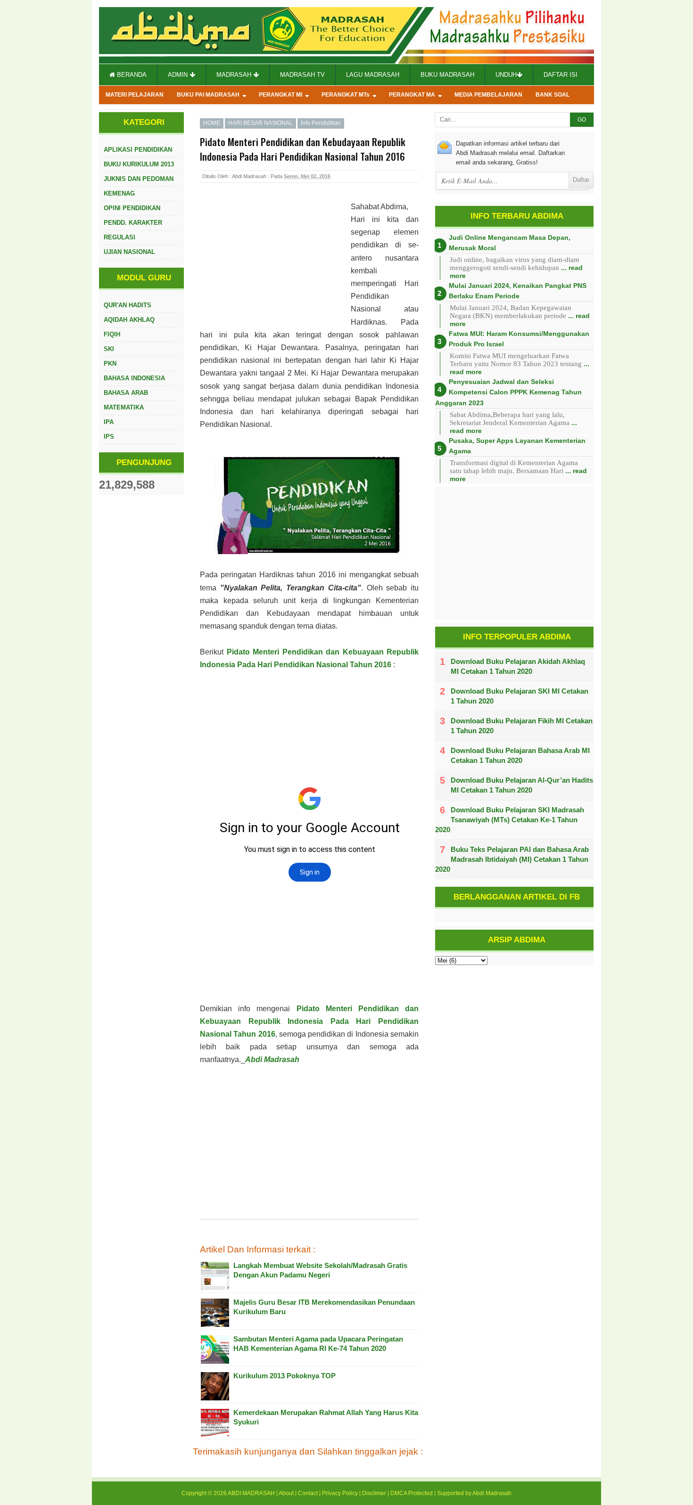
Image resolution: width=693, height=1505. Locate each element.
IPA (109, 421)
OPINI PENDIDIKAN (132, 208)
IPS (109, 436)
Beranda (131, 74)
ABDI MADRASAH (251, 1493)
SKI (109, 348)
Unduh (506, 74)
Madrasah (234, 74)
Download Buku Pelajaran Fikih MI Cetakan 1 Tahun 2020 (522, 726)
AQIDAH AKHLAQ (129, 319)
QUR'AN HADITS (127, 305)
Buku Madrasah (447, 74)
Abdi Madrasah (272, 1059)
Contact (308, 1493)
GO (582, 119)
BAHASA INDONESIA (134, 378)
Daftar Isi (561, 74)
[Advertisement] (275, 261)
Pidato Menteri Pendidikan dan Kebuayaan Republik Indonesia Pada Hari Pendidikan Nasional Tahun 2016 (309, 1021)
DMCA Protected (411, 1493)
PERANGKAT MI (280, 94)
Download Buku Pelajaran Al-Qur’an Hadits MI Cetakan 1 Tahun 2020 (522, 785)
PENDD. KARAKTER (133, 222)
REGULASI (119, 237)
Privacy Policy (340, 1493)
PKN (110, 363)
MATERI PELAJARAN (135, 94)
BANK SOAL (552, 94)
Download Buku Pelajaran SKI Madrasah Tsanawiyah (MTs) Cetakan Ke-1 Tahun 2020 (509, 820)
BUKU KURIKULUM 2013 (139, 164)
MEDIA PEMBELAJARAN (488, 94)
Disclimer (374, 1493)
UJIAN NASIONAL (129, 251)
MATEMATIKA (124, 407)
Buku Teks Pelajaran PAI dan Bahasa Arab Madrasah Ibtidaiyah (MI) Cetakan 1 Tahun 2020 (512, 859)
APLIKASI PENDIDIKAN (138, 149)
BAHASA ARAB (126, 392)
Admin (179, 74)
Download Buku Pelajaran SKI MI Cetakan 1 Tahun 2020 (519, 696)
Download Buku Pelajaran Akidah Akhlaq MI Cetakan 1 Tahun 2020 (518, 666)
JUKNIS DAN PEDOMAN (138, 178)
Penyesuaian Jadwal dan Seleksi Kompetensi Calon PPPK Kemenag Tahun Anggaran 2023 (508, 392)
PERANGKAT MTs (346, 94)
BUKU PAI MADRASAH (208, 94)
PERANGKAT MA (412, 94)
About (286, 1493)
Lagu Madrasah (372, 74)
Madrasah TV (302, 74)
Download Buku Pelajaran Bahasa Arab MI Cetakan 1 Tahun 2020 (520, 755)
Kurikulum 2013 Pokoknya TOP (284, 1376)
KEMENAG (119, 193)
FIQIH (112, 334)
